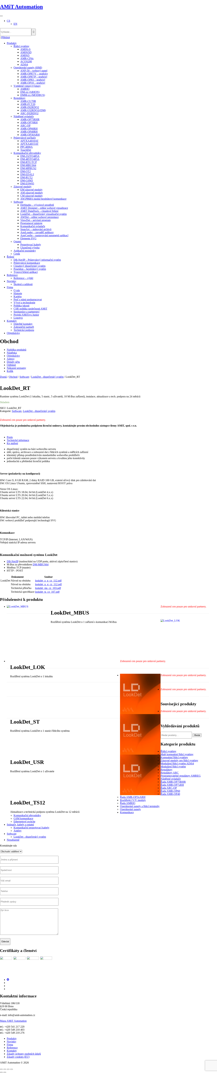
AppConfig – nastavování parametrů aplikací (44, 235)
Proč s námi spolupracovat (28, 299)
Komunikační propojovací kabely (31, 827)
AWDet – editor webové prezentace (39, 217)
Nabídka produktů (16, 349)
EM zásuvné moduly (31, 189)
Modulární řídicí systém (173, 766)
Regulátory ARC (170, 772)
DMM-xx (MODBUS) (32, 95)
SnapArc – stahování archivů (35, 229)
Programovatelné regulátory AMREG (181, 775)
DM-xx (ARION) (30, 92)
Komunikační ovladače (32, 226)
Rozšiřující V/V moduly (133, 800)
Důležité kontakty (23, 323)
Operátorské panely (130, 809)
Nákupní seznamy (16, 368)
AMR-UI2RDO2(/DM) (33, 110)
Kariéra (18, 296)
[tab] (112, 437)
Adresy (11, 358)
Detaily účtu (13, 361)
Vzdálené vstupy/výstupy (27, 85)
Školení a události (23, 284)
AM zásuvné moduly (31, 192)
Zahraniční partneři (24, 327)
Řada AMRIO (127, 803)
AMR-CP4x (27, 58)
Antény (18, 830)
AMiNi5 (24, 55)
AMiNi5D (26, 52)
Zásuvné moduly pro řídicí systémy (179, 760)
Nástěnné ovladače (24, 116)
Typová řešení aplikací (26, 272)
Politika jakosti (21, 305)
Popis (10, 437)
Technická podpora (24, 330)
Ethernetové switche (24, 821)
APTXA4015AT (29, 143)
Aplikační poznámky (25, 250)
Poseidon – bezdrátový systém (30, 269)
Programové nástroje (31, 223)
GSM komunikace (23, 818)
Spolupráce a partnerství (26, 311)
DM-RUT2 (26, 177)
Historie (18, 293)
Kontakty (12, 320)
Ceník (17, 253)
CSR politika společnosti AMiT (30, 308)
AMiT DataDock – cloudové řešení (39, 211)
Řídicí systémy (21, 46)
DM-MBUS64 (28, 165)
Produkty (12, 43)
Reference (12, 275)
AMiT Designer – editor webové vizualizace (44, 207)
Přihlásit (5, 37)
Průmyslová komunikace (27, 262)
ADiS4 (24, 64)
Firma (10, 287)
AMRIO (24, 88)
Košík (10, 371)
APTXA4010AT (29, 140)
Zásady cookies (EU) (18, 1056)
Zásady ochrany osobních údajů (24, 1053)
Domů (3, 376)
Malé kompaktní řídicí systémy (177, 754)
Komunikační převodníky (27, 153)
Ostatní (17, 241)
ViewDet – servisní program (35, 220)
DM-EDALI (27, 174)
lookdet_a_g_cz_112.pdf (48, 580)
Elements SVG (28, 238)
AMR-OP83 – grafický (32, 79)
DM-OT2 (25, 171)
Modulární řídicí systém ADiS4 (177, 763)
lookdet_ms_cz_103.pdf (48, 588)
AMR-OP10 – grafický (32, 82)
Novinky (11, 281)
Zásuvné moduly (23, 186)
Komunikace (127, 812)
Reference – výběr (23, 278)
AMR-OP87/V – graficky (34, 73)
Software (18, 201)
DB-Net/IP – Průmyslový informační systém (37, 259)
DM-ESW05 (27, 183)
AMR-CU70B (28, 101)
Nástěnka (12, 352)
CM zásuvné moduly (31, 195)
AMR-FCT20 (27, 104)
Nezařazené (13, 839)
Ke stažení (12, 443)
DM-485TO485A (30, 159)
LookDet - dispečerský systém (47, 376)
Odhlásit (11, 364)
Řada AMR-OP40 (170, 794)
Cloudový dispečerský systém (29, 265)
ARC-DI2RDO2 (29, 113)
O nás (17, 290)
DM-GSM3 (26, 180)
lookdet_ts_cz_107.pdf (47, 591)
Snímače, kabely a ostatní (20, 824)
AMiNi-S (25, 49)
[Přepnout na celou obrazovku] (4, 1069)
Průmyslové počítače (25, 137)
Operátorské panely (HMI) (28, 67)
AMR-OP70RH (29, 122)
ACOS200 (26, 61)
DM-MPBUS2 (28, 168)
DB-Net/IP (12, 561)
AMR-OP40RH (29, 131)
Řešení (10, 256)
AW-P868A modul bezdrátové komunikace (43, 198)
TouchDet (25, 150)
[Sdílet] (8, 1069)
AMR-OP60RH (29, 128)
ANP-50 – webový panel (33, 70)
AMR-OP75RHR (30, 119)
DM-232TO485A (30, 156)
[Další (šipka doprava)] (4, 1072)
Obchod (13, 376)
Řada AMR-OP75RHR (173, 781)
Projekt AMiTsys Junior (26, 314)
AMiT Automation (21, 7)
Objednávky (13, 333)
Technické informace (18, 440)
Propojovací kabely (30, 244)
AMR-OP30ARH (30, 134)
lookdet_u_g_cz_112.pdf (48, 584)
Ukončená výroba (30, 247)
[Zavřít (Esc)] (11, 1069)
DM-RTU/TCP (28, 162)
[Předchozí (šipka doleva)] (1, 1072)
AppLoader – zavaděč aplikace (37, 232)
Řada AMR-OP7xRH (172, 784)
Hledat (197, 735)
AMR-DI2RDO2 (29, 107)
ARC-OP (25, 125)
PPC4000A (26, 146)
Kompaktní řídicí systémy (174, 757)
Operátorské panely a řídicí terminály (140, 806)
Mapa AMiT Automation (13, 1020)
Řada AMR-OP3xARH (132, 797)
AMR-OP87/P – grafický (33, 76)
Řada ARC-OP (169, 787)
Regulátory (19, 98)
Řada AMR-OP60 (170, 791)
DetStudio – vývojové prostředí (37, 204)
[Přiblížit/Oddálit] (1, 1069)
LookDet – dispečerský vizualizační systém (43, 214)
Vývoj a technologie (24, 302)
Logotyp (18, 317)
